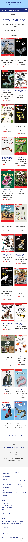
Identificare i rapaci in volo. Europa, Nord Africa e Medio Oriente (21, 425)
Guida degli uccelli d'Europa (7, 258)
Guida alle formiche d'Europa (7, 161)
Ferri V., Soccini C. (7, 90)
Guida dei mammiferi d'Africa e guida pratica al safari (21, 292)
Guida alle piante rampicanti (21, 192)
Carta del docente (6, 484)
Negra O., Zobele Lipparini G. (21, 356)
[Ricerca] (5, 10)
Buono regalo (5, 487)
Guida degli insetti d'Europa (20, 227)
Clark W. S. (7, 58)
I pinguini (7, 391)
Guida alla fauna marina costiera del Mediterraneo (21, 95)
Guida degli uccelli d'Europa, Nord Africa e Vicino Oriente (21, 259)
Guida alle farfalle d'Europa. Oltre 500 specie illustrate (21, 128)
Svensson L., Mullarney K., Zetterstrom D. (21, 255)
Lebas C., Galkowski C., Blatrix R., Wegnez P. (7, 158)
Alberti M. (20, 189)
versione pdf (19, 30)
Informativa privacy (20, 489)
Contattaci (4, 495)
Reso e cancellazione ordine (7, 491)
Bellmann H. (21, 157)
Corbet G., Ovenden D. (7, 323)
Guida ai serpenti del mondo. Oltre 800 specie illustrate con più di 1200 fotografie (7, 95)
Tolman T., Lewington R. (20, 124)
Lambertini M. (7, 124)
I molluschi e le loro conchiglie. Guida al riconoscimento (21, 360)
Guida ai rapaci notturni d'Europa (21, 61)
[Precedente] (3, 435)
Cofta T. (7, 421)
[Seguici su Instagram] (6, 513)
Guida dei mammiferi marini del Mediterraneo (21, 327)
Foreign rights (19, 484)
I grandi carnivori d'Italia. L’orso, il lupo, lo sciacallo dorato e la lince (7, 360)
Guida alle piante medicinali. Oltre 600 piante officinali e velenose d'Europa (7, 194)
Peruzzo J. (7, 355)
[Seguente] (24, 435)
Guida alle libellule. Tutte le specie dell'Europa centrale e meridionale (21, 161)
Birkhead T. (20, 389)
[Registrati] (23, 527)
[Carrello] (25, 10)
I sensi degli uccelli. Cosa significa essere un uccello (21, 393)
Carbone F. (7, 389)
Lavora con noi (19, 478)
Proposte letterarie (20, 481)
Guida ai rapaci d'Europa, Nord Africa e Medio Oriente (7, 62)
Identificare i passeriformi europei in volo (7, 425)
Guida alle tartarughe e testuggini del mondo (7, 227)
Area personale (6, 476)
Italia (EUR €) (6, 533)
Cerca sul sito (5, 473)
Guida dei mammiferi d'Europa (7, 326)
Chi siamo (17, 475)
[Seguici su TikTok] (9, 513)
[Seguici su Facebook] (3, 513)
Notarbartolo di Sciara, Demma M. (20, 324)
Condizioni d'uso (19, 486)
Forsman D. (20, 421)
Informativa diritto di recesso (20, 493)
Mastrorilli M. (20, 58)
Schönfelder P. (7, 189)
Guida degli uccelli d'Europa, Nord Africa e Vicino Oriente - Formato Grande (7, 294)
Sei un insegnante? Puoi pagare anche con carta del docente (14, 5)
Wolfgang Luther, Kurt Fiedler (20, 91)
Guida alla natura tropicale (7, 128)
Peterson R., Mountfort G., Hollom (7, 255)
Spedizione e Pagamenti (5, 480)
